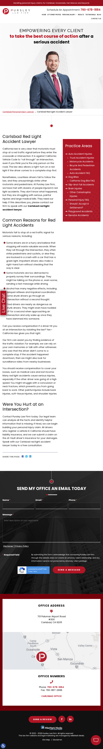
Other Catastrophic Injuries (80, 194)
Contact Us (96, 19)
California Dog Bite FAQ (82, 180)
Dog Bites (73, 176)
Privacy (30, 571)
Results (81, 15)
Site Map (46, 739)
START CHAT (84, 723)
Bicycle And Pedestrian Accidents (82, 167)
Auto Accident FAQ (80, 173)
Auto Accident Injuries (80, 153)
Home (44, 15)
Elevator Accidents (78, 215)
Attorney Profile (54, 15)
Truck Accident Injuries (82, 157)
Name (6, 500)
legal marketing (48, 735)
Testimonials (90, 15)
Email (39, 500)
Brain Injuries (75, 188)
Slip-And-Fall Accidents (81, 184)
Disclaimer (57, 740)
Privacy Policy (22, 546)
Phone (73, 500)
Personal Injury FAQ (78, 199)
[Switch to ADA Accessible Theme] (3, 745)
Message (8, 514)
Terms (35, 571)
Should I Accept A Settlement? (79, 205)
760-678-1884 (90, 10)
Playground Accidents (80, 211)
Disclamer (8, 546)
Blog (99, 15)
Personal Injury (68, 15)
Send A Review (42, 719)
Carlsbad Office (51, 696)
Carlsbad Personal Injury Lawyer (18, 111)
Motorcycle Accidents (81, 161)
